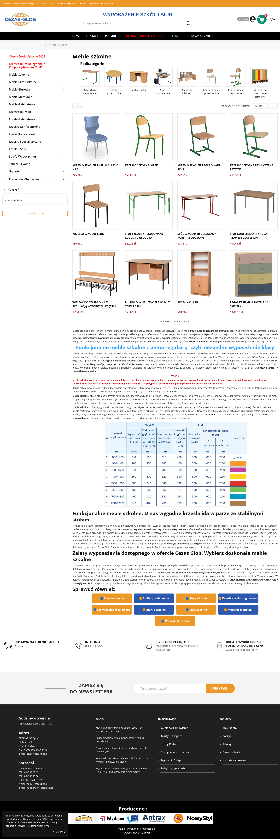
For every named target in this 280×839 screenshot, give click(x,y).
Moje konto (230, 728)
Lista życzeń (11, 190)
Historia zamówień (234, 760)
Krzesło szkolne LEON (88, 234)
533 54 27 (38, 768)
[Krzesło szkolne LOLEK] (148, 137)
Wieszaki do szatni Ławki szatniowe (260, 93)
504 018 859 (36, 780)
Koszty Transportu (171, 736)
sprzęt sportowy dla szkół (162, 418)
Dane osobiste (231, 752)
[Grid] (75, 105)
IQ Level (145, 832)
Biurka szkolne (138, 89)
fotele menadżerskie (265, 410)
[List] (80, 105)
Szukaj (188, 23)
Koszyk (227, 736)
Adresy (227, 744)
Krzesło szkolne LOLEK (141, 165)
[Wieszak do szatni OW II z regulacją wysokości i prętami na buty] (96, 274)
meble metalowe (81, 410)
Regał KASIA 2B (187, 302)
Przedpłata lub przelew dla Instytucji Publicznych (177, 647)
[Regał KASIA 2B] (201, 274)
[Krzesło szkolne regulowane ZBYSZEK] (253, 137)
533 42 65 (33, 772)
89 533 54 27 (50, 3)
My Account (247, 19)
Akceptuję (59, 831)
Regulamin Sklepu (171, 760)
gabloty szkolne (196, 414)
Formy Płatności (170, 744)
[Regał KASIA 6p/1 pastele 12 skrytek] (253, 274)
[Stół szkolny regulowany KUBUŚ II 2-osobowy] (148, 205)
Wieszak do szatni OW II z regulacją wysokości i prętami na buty (94, 306)
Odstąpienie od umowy (174, 752)
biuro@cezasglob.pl (29, 3)
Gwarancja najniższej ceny (241, 649)
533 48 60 (33, 776)
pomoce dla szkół (135, 418)
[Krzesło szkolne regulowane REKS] (201, 137)
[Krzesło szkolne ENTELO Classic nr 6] (96, 137)
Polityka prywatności (173, 768)
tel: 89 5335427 (94, 646)
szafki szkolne (97, 395)
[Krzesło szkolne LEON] (96, 205)
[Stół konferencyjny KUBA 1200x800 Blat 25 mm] (253, 205)
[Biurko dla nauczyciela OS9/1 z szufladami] (148, 274)
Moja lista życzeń (35, 213)
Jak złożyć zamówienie (174, 728)
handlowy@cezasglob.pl (40, 787)
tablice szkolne (214, 414)
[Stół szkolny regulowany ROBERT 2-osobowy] (201, 205)
